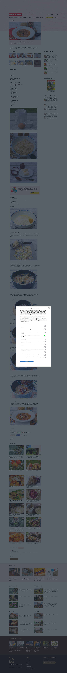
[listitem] (33, 323)
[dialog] (33, 336)
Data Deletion (28, 364)
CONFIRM (27, 361)
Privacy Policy (39, 364)
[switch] (45, 326)
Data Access (33, 364)
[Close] (49, 308)
